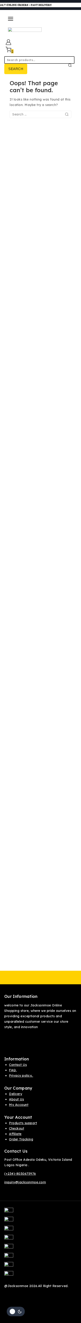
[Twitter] (40, 1221)
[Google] (40, 1248)
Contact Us (18, 1065)
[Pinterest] (40, 1239)
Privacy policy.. (21, 1076)
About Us (16, 1099)
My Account (18, 1105)
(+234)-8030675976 (20, 1174)
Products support (23, 1123)
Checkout (16, 1128)
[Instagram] (40, 1230)
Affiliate (15, 1134)
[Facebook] (40, 1212)
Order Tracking (21, 1139)
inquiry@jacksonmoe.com (25, 1182)
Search (15, 69)
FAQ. (13, 1070)
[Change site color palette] (16, 1311)
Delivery (15, 1094)
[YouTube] (40, 1257)
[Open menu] (10, 20)
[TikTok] (40, 1266)
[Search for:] (40, 114)
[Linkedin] (40, 1275)
